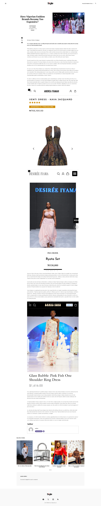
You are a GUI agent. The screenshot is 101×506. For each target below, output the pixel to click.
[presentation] (19, 455)
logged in (28, 479)
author (33, 27)
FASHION (32, 30)
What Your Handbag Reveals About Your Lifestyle (24, 466)
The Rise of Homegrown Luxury (76, 465)
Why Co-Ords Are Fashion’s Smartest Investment (59, 466)
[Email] (44, 431)
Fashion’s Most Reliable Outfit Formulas (41, 466)
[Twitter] (48, 498)
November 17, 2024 (33, 28)
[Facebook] (43, 498)
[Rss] (57, 498)
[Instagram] (53, 498)
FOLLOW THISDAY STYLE (87, 3)
